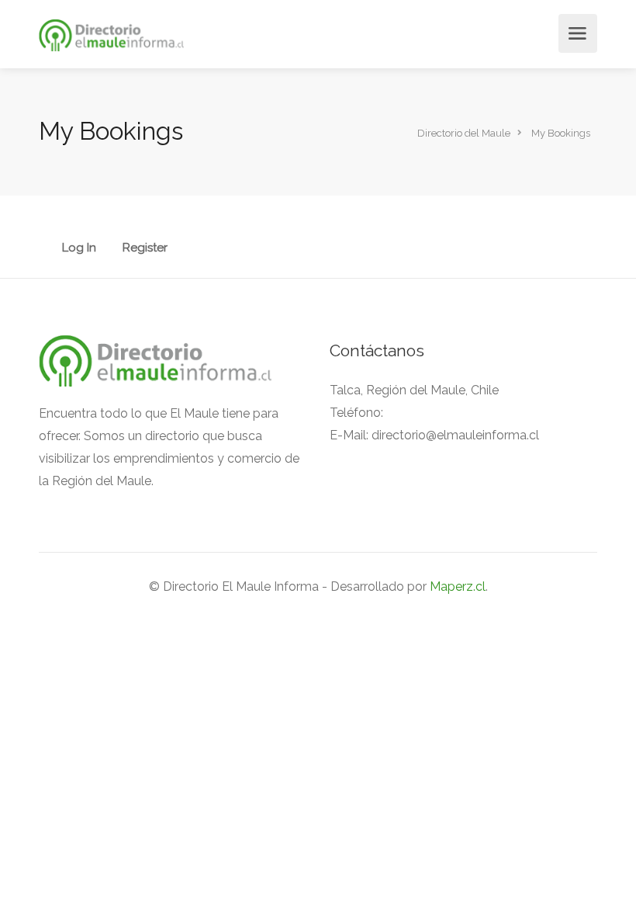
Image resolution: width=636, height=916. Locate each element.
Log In (79, 248)
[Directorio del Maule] (111, 34)
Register (145, 248)
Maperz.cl (458, 586)
